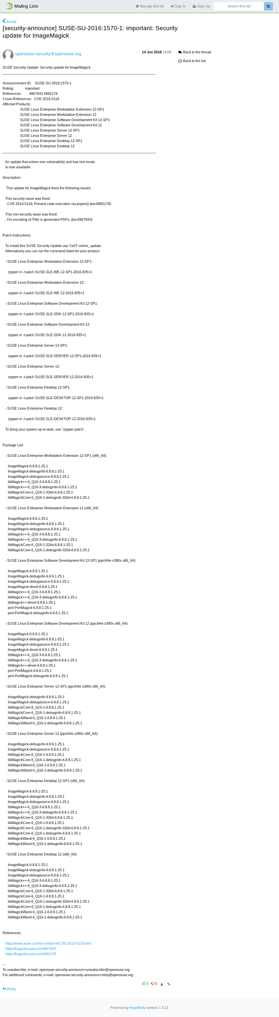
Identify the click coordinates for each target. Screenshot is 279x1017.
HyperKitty (137, 1008)
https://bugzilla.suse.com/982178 (30, 954)
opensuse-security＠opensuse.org (48, 53)
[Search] (268, 6)
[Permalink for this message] (168, 984)
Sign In (180, 6)
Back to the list (194, 61)
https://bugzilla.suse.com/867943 (30, 949)
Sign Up (203, 6)
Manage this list (151, 6)
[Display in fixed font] (161, 984)
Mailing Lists (26, 6)
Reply (11, 989)
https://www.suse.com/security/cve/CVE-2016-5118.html (48, 943)
